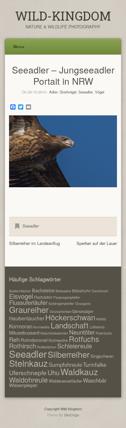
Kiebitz (101, 318)
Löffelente (97, 327)
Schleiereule (74, 345)
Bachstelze (43, 290)
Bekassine (63, 290)
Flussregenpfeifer (66, 297)
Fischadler (43, 297)
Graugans (82, 303)
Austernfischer (20, 290)
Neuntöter (82, 332)
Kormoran (20, 326)
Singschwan (101, 356)
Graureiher (29, 309)
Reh (14, 339)
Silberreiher (68, 354)
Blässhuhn (81, 290)
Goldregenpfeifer (61, 303)
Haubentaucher (26, 318)
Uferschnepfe (28, 372)
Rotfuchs (84, 338)
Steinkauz (28, 362)
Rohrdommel (34, 339)
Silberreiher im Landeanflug (34, 243)
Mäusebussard (24, 332)
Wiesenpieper (23, 385)
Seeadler (86, 91)
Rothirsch (22, 345)
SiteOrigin (71, 414)
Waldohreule (28, 379)
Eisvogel (21, 296)
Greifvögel (68, 91)
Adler (53, 91)
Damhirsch (100, 290)
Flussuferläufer (28, 302)
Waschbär (95, 380)
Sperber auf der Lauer (97, 243)
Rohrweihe (58, 340)
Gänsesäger (82, 311)
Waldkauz (79, 371)
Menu (18, 47)
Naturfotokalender (54, 333)
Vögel (99, 91)
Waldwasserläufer (65, 381)
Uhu (53, 372)
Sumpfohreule (65, 364)
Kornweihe (41, 327)
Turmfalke (94, 364)
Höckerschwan (70, 317)
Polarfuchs (104, 333)
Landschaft (70, 325)
